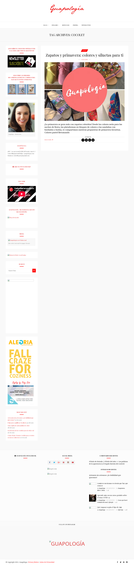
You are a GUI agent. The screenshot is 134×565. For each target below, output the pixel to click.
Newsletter (86, 25)
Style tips (120, 510)
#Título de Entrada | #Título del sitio (102, 461)
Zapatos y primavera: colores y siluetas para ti (84, 54)
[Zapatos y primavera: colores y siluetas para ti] (84, 91)
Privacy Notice (33, 562)
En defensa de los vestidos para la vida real (21, 430)
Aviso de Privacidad (47, 562)
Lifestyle (110, 502)
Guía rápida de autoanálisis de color (19, 425)
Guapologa (102, 488)
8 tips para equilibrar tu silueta (17, 423)
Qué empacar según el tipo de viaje (109, 507)
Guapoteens (121, 488)
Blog (45, 25)
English (55, 25)
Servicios (65, 25)
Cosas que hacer (123, 500)
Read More (48, 140)
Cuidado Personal (102, 502)
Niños (103, 490)
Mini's (99, 490)
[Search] (34, 270)
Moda (84, 50)
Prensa (75, 25)
